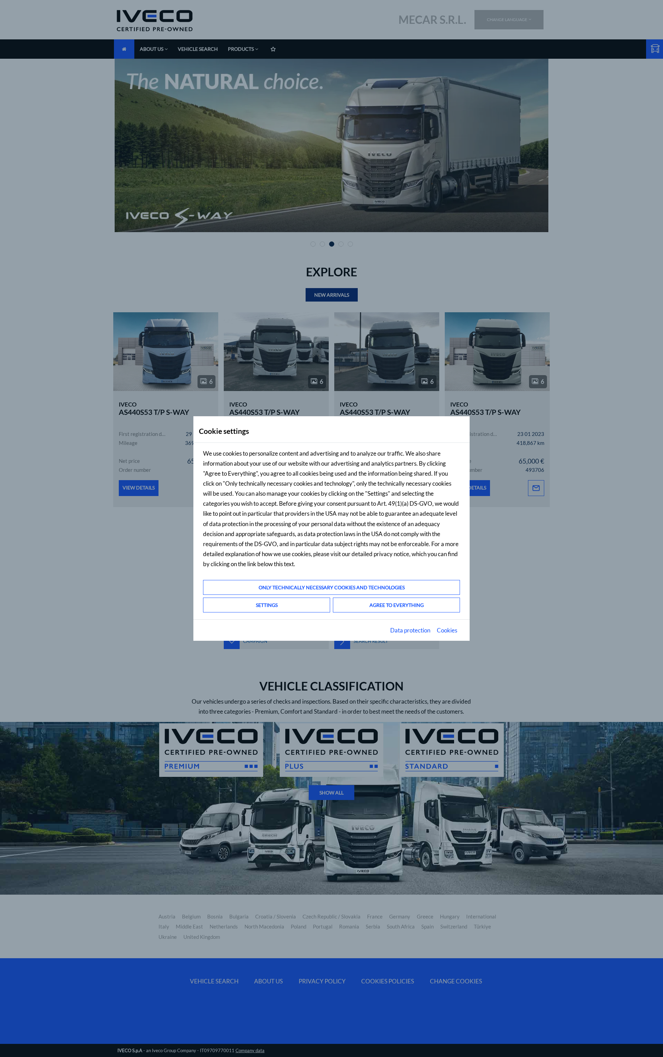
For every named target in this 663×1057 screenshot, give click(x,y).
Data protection (410, 630)
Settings (267, 605)
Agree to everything (396, 605)
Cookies (447, 630)
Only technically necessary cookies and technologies (332, 587)
